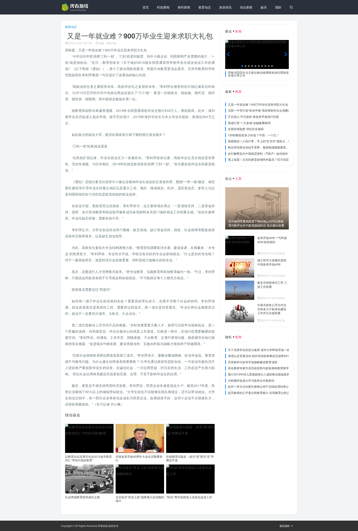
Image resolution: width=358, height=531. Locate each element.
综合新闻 (246, 7)
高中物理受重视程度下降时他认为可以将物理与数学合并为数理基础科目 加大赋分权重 (256, 223)
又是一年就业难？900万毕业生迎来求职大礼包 (258, 104)
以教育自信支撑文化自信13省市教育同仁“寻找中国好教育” (88, 458)
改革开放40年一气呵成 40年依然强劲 (272, 240)
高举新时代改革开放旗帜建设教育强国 (252, 362)
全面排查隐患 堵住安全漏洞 (246, 129)
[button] (242, 66)
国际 (278, 7)
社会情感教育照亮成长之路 (82, 497)
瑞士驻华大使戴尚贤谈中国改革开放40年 (271, 262)
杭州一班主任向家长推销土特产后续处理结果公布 (260, 386)
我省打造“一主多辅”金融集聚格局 (249, 123)
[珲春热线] (75, 7)
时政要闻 (163, 7)
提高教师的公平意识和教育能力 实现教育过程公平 (260, 393)
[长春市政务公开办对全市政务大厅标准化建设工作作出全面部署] (239, 312)
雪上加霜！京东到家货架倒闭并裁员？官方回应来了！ (263, 159)
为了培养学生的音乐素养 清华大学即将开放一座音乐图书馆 (266, 350)
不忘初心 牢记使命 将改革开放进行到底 (253, 117)
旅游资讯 (225, 7)
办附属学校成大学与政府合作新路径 (251, 380)
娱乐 (264, 7)
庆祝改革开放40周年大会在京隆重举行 (139, 458)
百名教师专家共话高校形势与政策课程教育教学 (258, 368)
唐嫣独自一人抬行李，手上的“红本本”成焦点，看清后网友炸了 (268, 141)
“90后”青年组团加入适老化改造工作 (189, 497)
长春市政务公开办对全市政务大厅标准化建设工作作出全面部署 (271, 309)
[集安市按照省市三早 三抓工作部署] (239, 290)
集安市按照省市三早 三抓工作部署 (272, 284)
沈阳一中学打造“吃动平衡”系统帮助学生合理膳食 (259, 110)
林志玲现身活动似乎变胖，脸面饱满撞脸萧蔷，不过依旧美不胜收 (270, 147)
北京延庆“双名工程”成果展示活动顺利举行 (140, 499)
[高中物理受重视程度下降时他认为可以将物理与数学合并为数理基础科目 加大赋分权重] (257, 208)
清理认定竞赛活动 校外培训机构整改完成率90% (259, 356)
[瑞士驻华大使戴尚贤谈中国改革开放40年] (239, 268)
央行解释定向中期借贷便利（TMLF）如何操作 (258, 153)
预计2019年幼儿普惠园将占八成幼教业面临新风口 (260, 374)
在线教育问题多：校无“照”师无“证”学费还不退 (190, 458)
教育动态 (204, 7)
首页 (146, 7)
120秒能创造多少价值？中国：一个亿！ (253, 135)
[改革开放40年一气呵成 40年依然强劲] (239, 245)
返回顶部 (284, 525)
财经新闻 (184, 7)
